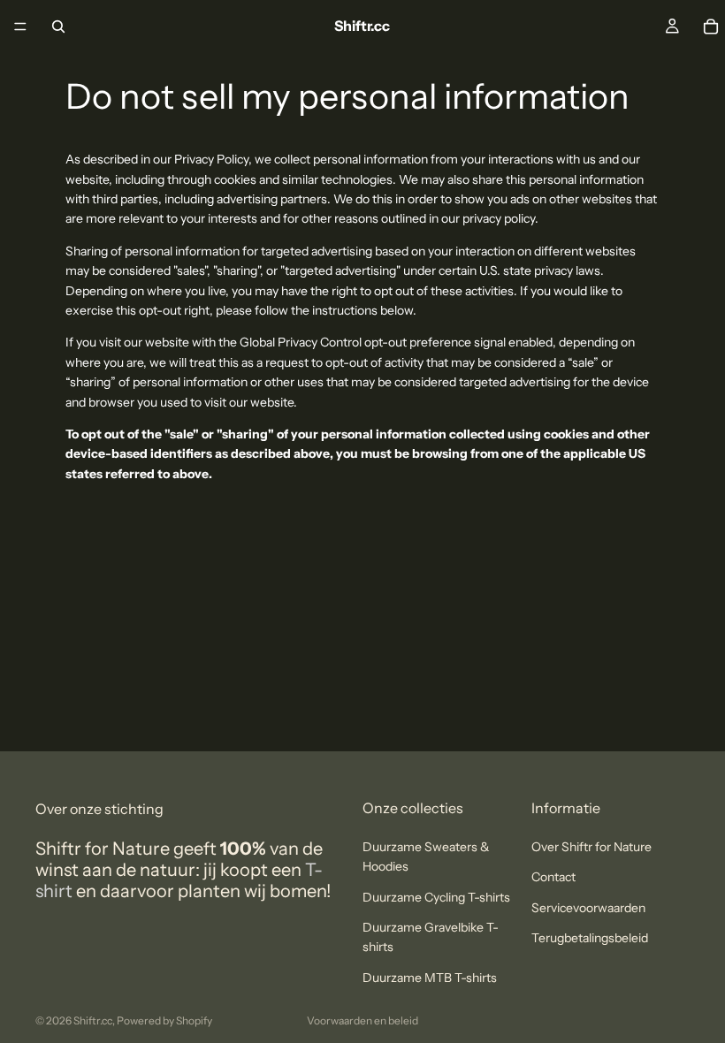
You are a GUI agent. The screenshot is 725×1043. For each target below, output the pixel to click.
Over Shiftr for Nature (591, 846)
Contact (553, 877)
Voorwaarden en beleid (362, 1020)
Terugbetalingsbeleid (589, 938)
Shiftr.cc (92, 1020)
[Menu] (20, 26)
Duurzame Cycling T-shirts (436, 896)
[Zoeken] (58, 26)
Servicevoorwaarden (588, 907)
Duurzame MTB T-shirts (429, 977)
